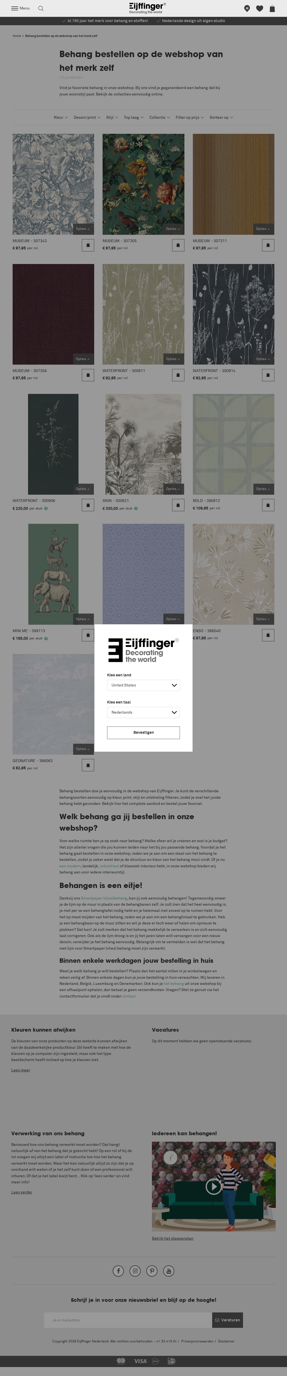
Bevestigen (143, 733)
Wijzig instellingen (20, 1369)
